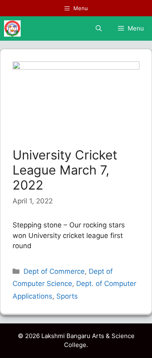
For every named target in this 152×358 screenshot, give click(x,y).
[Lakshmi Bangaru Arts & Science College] (12, 28)
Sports (67, 296)
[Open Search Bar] (99, 28)
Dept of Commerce (54, 271)
